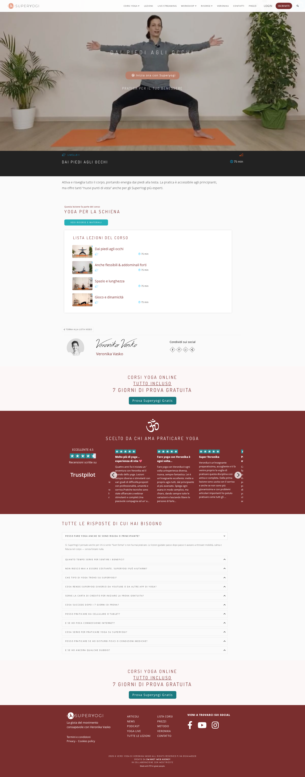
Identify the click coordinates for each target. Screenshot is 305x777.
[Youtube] (202, 725)
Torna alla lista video (78, 329)
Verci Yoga (123, 756)
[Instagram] (215, 725)
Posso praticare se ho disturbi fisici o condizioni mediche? (106, 641)
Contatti (238, 5)
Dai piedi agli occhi (152, 52)
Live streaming (167, 5)
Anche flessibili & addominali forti (120, 265)
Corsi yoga (131, 5)
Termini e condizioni (79, 737)
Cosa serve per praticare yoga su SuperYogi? (96, 632)
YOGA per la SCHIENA (92, 211)
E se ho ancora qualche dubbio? (87, 650)
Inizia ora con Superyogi (155, 75)
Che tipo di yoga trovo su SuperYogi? (91, 577)
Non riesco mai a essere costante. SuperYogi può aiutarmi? (106, 568)
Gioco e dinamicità (109, 297)
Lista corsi (165, 716)
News (131, 721)
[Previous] (113, 475)
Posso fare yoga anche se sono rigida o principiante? (102, 536)
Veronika (223, 5)
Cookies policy (86, 741)
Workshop (188, 5)
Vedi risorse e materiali (86, 222)
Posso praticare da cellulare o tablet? (92, 614)
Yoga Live (134, 731)
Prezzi (253, 5)
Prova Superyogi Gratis (152, 400)
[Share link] (192, 350)
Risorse (206, 5)
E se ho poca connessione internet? (90, 623)
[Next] (237, 475)
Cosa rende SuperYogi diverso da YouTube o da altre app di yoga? (111, 586)
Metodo (163, 726)
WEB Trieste (166, 762)
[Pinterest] (179, 350)
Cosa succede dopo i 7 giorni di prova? (92, 604)
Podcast (133, 726)
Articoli (133, 716)
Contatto (164, 736)
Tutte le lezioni (138, 736)
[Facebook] (173, 350)
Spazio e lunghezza (110, 281)
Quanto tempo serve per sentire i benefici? (95, 559)
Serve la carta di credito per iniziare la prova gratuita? (104, 595)
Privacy (71, 741)
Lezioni (148, 5)
